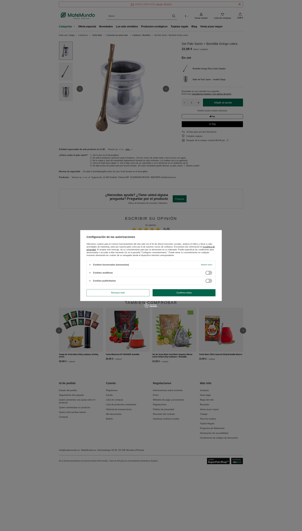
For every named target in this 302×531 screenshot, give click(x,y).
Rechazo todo (118, 292)
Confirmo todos (184, 292)
